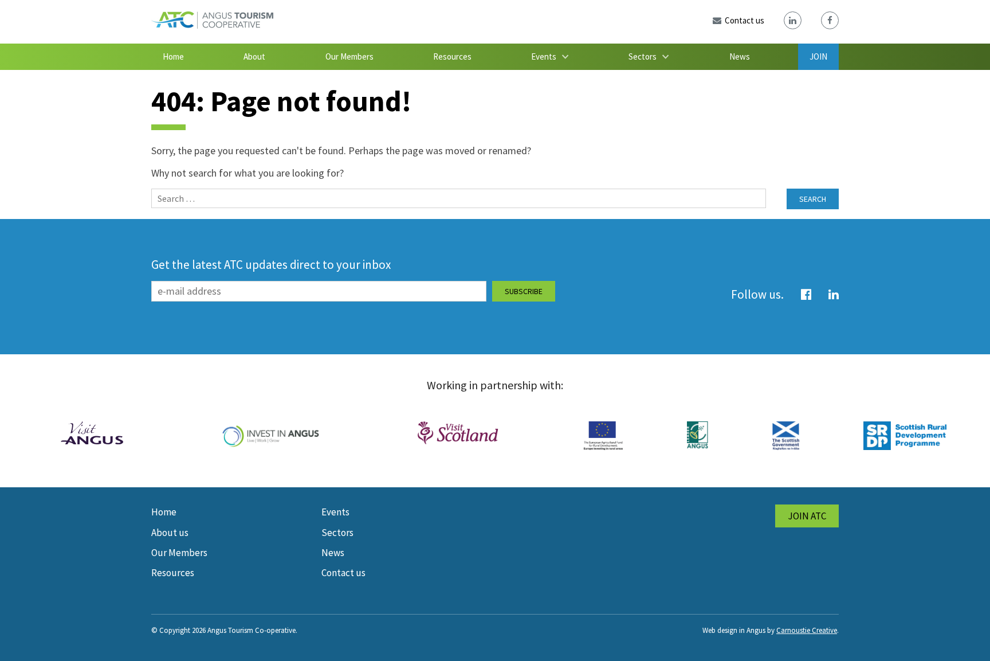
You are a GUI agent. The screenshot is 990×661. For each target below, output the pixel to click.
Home (173, 56)
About (254, 56)
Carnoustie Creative (806, 630)
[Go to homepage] (212, 25)
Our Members (349, 56)
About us (169, 532)
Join (818, 56)
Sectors (642, 56)
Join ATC (807, 516)
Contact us (343, 572)
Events (543, 56)
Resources (452, 56)
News (739, 56)
